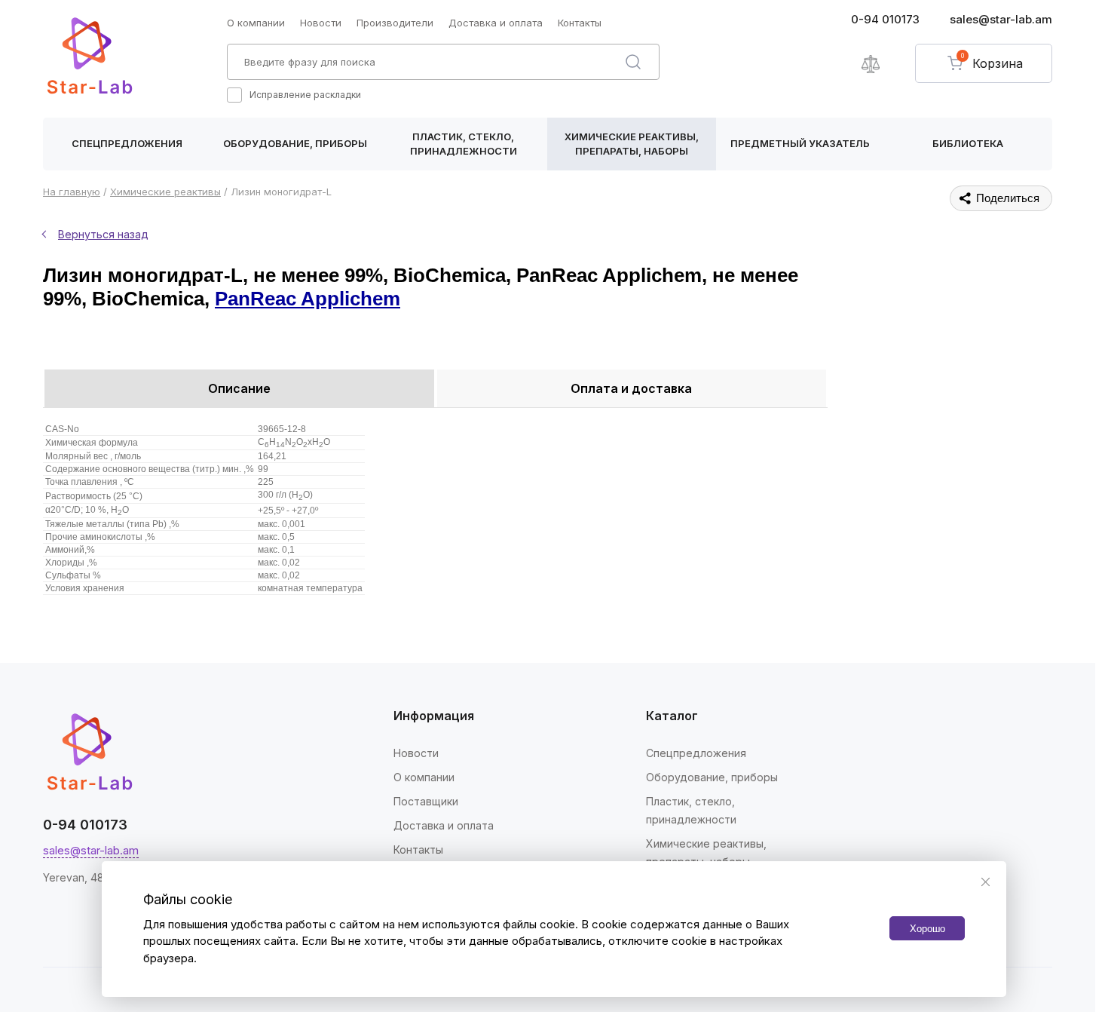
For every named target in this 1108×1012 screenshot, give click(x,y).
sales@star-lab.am (1001, 19)
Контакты (579, 23)
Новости (320, 23)
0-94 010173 (885, 19)
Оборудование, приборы (295, 143)
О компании (256, 23)
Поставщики (425, 801)
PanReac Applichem (307, 298)
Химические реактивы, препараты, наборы (632, 144)
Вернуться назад (103, 234)
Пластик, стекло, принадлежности (463, 144)
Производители (395, 23)
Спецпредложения (127, 143)
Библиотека (967, 143)
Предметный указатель (800, 143)
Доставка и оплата (495, 23)
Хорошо (927, 928)
